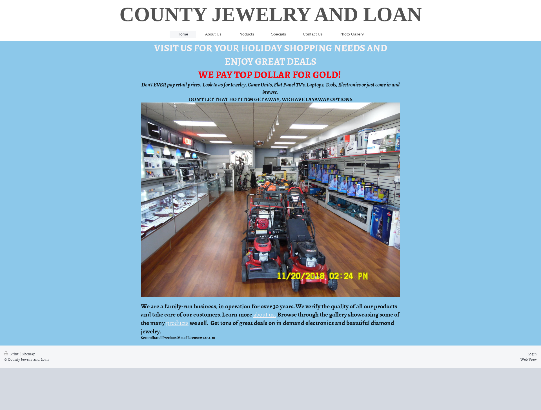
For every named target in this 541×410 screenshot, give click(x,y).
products (177, 322)
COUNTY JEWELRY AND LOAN (270, 14)
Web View (528, 359)
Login (532, 354)
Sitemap (28, 354)
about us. (264, 314)
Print (14, 354)
